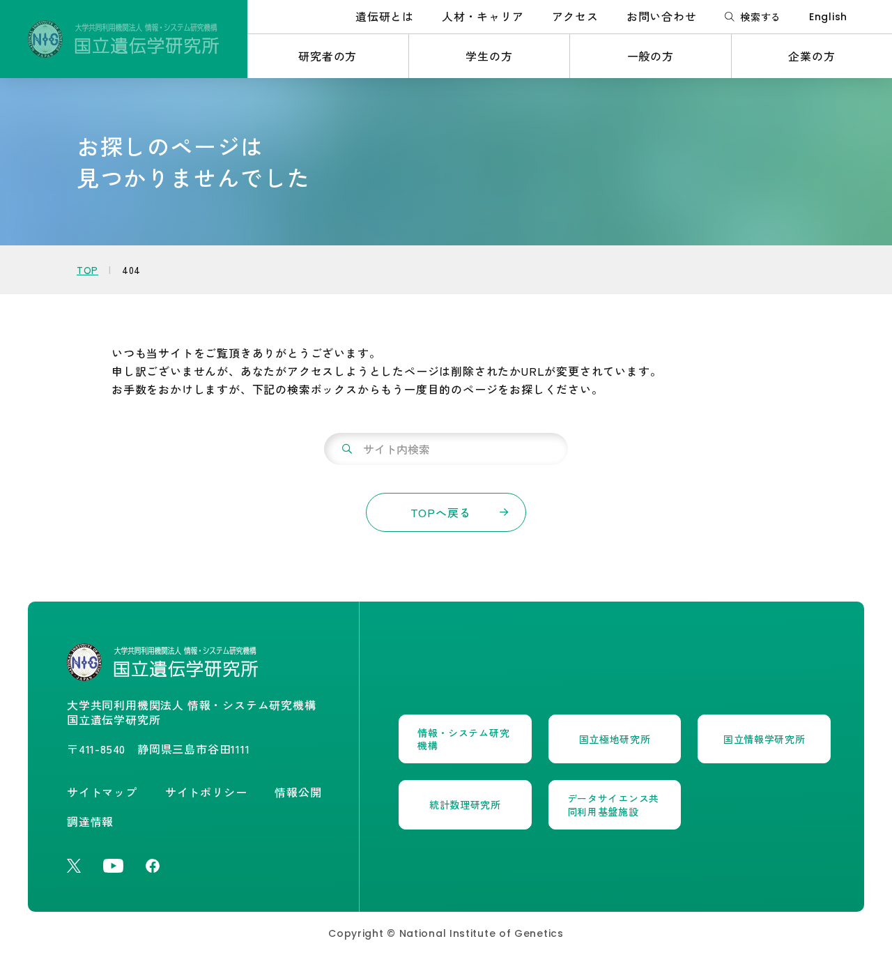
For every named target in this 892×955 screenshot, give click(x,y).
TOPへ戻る (440, 512)
